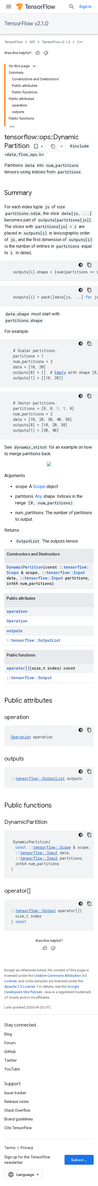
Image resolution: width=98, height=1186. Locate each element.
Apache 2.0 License (19, 986)
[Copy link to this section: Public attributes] (57, 701)
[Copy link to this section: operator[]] (35, 891)
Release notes (16, 1101)
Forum (10, 1043)
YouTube (12, 1069)
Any (38, 496)
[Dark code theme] (80, 265)
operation (17, 611)
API (32, 42)
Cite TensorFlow (18, 1128)
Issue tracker (15, 1093)
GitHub (10, 1051)
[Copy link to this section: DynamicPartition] (52, 822)
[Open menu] (8, 6)
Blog (8, 1034)
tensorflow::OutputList (35, 640)
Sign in (85, 6)
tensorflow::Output (31, 677)
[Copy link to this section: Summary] (37, 193)
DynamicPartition (25, 567)
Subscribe (80, 1159)
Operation (17, 620)
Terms (10, 1148)
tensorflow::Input (65, 572)
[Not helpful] (46, 53)
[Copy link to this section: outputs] (29, 759)
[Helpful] (38, 53)
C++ (80, 42)
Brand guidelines (18, 1119)
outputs (14, 630)
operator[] (18, 668)
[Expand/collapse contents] (34, 66)
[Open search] (71, 6)
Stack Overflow (17, 1110)
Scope (39, 486)
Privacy (27, 1148)
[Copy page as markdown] (53, 146)
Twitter (10, 1060)
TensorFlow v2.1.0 (26, 23)
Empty (60, 372)
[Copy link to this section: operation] (34, 717)
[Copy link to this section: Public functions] (57, 806)
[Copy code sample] (89, 265)
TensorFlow (13, 42)
